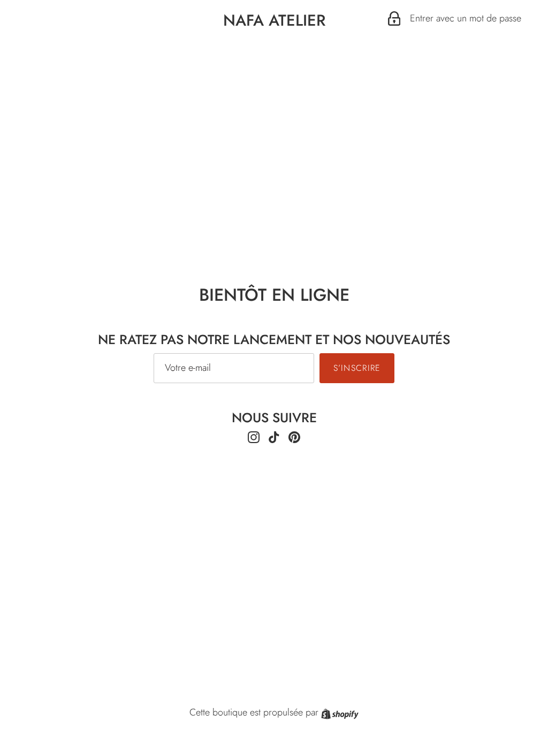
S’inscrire (357, 368)
